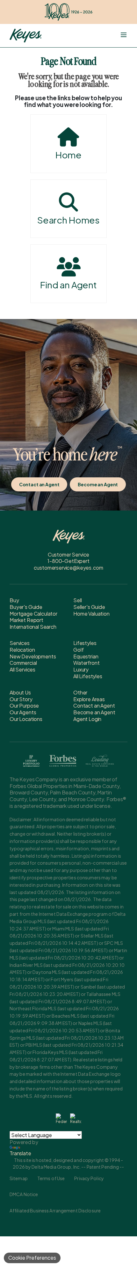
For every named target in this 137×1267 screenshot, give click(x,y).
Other (80, 692)
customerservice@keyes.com (68, 567)
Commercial (23, 662)
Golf (78, 649)
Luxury (81, 669)
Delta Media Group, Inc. (56, 1167)
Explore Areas (89, 699)
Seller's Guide (89, 606)
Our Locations (26, 719)
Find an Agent (68, 284)
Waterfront (86, 662)
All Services (22, 669)
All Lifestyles (87, 676)
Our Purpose (24, 705)
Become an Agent (98, 484)
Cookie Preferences (32, 1257)
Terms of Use (51, 1178)
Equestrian (85, 656)
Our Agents (23, 712)
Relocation (22, 649)
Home (68, 154)
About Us (20, 692)
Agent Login (87, 719)
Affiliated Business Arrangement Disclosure (55, 1210)
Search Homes (68, 219)
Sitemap (19, 1178)
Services (20, 643)
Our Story (21, 699)
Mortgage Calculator (33, 613)
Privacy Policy (89, 1178)
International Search (33, 626)
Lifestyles (84, 643)
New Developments (33, 656)
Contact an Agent (39, 484)
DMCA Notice (24, 1194)
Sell (77, 600)
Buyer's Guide (26, 606)
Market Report (26, 620)
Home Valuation (91, 613)
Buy (14, 600)
